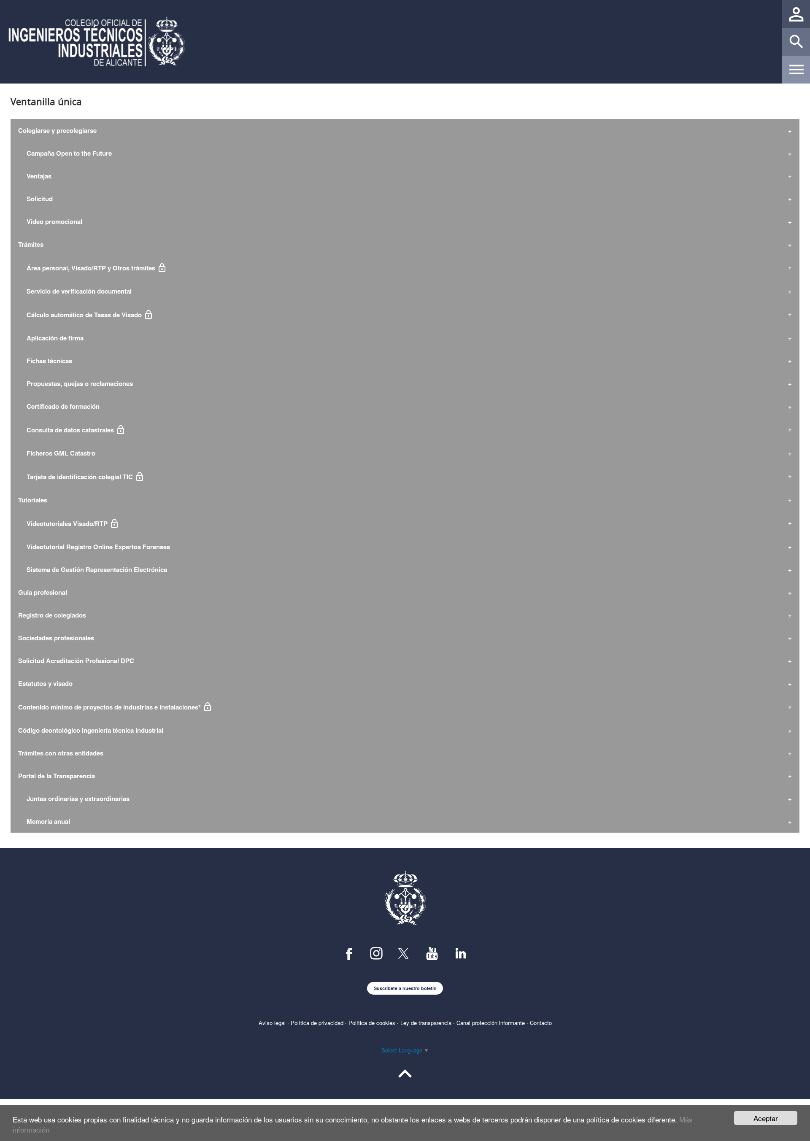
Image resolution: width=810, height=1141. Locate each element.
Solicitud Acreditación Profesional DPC (76, 660)
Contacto (541, 1023)
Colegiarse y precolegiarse (57, 130)
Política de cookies (371, 1023)
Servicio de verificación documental (75, 291)
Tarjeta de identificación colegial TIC (77, 476)
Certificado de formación (59, 406)
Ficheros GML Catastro (56, 453)
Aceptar (765, 1118)
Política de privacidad (317, 1023)
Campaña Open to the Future (65, 153)
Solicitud (35, 198)
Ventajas (34, 176)
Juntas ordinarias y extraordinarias (74, 798)
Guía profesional (42, 592)
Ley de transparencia (425, 1023)
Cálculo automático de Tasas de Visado (81, 314)
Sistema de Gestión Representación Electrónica (92, 569)
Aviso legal (272, 1023)
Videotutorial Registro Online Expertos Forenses (94, 546)
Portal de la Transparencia (56, 775)
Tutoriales (32, 499)
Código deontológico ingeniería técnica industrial (90, 730)
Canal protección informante (490, 1023)
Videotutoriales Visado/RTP (64, 523)
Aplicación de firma (51, 338)
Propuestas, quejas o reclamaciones (75, 383)
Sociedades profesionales (56, 637)
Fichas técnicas (45, 360)
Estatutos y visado (45, 683)
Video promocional (50, 221)
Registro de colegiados (52, 615)
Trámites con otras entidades (60, 753)
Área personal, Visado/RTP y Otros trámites (88, 267)
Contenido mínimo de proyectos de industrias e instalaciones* (111, 707)
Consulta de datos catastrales (67, 429)
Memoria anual (44, 821)
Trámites (30, 244)
